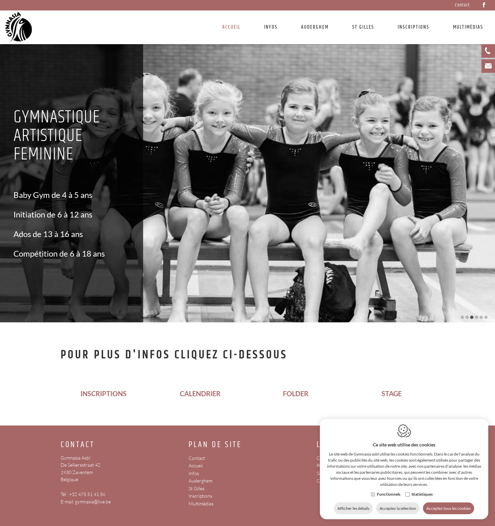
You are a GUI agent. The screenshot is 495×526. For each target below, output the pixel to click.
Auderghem (315, 27)
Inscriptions (413, 27)
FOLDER (295, 393)
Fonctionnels (388, 494)
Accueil (231, 27)
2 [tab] (467, 317)
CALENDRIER (199, 393)
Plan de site (215, 445)
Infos (194, 473)
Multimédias (201, 503)
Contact (462, 5)
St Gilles (363, 27)
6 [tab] (486, 317)
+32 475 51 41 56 (87, 494)
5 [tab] (481, 317)
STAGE (392, 393)
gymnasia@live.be (93, 501)
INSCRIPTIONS (103, 393)
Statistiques (422, 494)
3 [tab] (471, 317)
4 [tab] (476, 317)
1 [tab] (462, 317)
